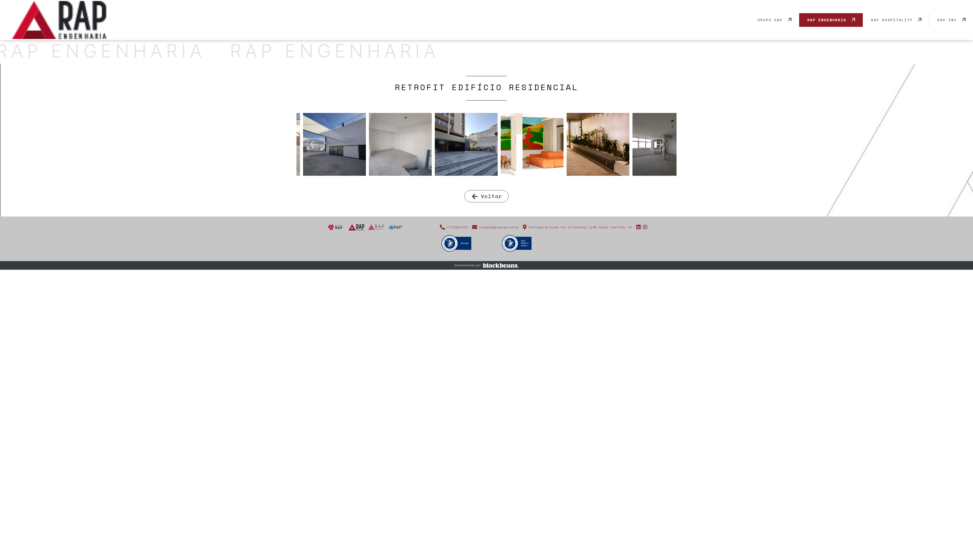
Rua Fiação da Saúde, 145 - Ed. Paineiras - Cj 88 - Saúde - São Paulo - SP (580, 227)
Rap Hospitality (892, 20)
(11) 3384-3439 (457, 227)
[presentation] (316, 144)
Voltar (486, 196)
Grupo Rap (770, 20)
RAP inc (947, 20)
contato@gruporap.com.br (499, 227)
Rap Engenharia (826, 20)
